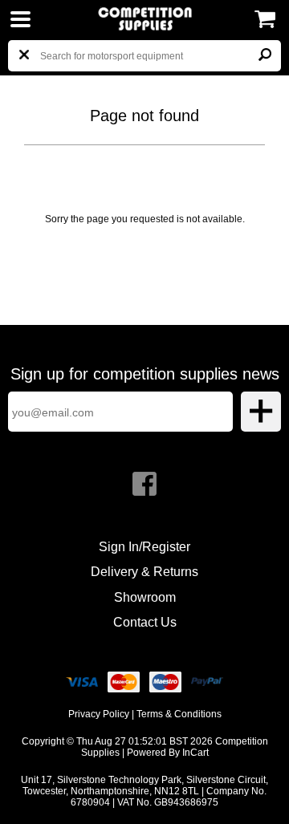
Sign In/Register (144, 547)
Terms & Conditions (179, 714)
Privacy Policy (98, 714)
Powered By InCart (168, 752)
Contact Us (145, 622)
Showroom (145, 597)
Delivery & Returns (144, 571)
